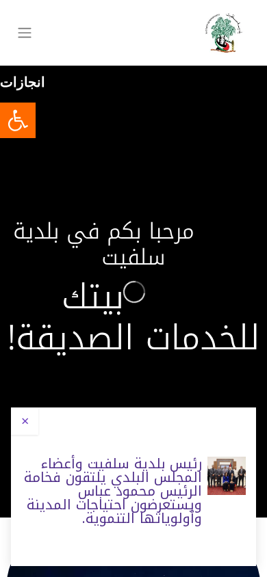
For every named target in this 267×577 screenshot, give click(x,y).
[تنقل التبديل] (24, 33)
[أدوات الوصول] (18, 120)
